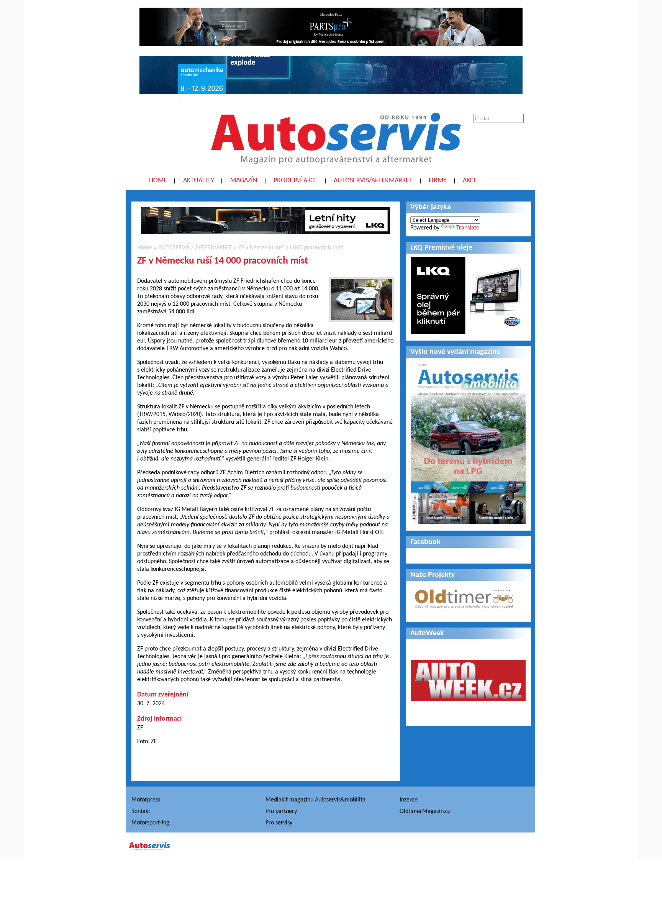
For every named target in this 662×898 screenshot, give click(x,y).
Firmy (438, 180)
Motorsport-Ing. (151, 823)
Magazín (243, 180)
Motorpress (145, 800)
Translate (467, 228)
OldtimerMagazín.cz (425, 811)
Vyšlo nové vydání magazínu (455, 352)
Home (158, 180)
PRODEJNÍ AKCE (296, 180)
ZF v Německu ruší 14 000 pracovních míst (290, 248)
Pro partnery (281, 811)
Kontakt (140, 811)
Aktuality (198, 180)
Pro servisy (278, 823)
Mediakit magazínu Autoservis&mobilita (315, 800)
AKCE (470, 180)
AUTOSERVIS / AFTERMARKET (195, 248)
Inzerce (409, 800)
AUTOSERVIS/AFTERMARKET (373, 180)
